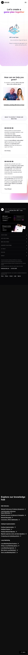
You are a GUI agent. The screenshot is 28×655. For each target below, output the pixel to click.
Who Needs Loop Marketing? (8, 550)
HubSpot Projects (5, 529)
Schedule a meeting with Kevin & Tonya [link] (14, 104)
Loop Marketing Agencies (7, 548)
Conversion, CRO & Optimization (9, 519)
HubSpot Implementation (7, 527)
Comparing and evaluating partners (10, 536)
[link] (5, 2)
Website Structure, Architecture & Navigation (12, 515)
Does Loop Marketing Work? (8, 552)
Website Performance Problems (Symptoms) (12, 509)
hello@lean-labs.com (5, 268)
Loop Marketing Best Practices (9, 543)
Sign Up (19, 276)
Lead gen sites (12, 210)
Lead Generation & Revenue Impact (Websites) (8, 512)
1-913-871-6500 (14, 268)
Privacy (6, 276)
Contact (11, 276)
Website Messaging (6, 517)
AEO (18, 210)
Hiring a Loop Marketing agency (9, 545)
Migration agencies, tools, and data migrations (13, 533)
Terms (2, 276)
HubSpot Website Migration (8, 531)
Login (15, 276)
